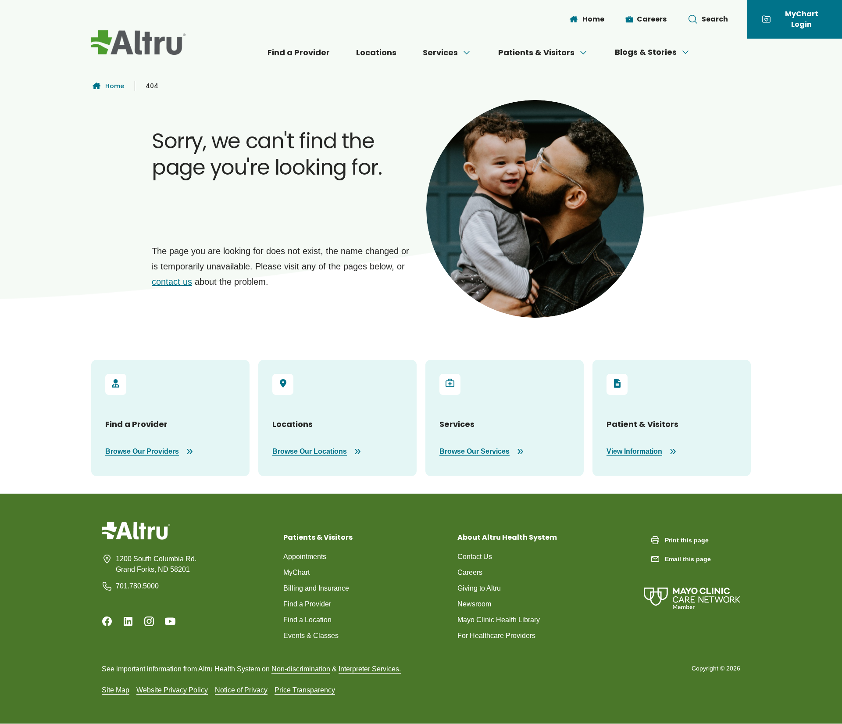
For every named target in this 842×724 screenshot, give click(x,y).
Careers (469, 572)
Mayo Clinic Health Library (498, 620)
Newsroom (474, 604)
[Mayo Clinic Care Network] (692, 589)
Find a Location (307, 620)
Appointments (304, 556)
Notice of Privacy (241, 690)
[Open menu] (466, 52)
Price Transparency (305, 690)
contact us (172, 282)
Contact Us (474, 556)
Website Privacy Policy (172, 690)
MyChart (296, 572)
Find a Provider (299, 52)
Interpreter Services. (370, 669)
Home (114, 86)
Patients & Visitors (536, 52)
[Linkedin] (128, 621)
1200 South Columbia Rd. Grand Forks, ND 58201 (156, 564)
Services (440, 52)
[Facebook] (107, 621)
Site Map (115, 690)
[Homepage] (136, 537)
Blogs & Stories (646, 52)
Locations (376, 52)
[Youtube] (170, 621)
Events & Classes (311, 635)
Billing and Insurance (316, 588)
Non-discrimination (300, 669)
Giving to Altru (479, 588)
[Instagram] (149, 621)
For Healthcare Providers (496, 635)
